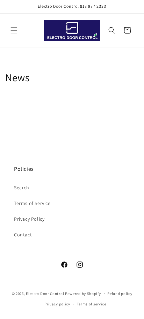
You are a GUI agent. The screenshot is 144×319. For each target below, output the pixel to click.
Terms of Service (32, 203)
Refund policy (119, 293)
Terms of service (91, 304)
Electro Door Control (45, 293)
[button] (14, 30)
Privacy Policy (29, 219)
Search (21, 187)
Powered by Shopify (83, 293)
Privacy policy (57, 304)
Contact (23, 234)
